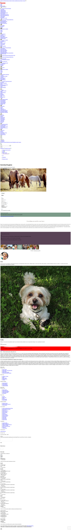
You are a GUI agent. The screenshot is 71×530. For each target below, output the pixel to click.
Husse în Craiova (5, 416)
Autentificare (2, 140)
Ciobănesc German (5, 376)
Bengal (3, 398)
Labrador (3, 379)
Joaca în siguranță (5, 384)
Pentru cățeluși (4, 369)
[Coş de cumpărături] (0, 143)
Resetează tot (4, 207)
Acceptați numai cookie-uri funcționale (10, 526)
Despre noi (2, 0)
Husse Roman (4, 418)
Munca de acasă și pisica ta (6, 404)
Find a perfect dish (3, 216)
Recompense (4, 393)
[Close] (1, 455)
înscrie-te (3, 141)
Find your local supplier (9, 216)
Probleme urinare (5, 403)
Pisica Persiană (4, 399)
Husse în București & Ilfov (6, 409)
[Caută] (1, 135)
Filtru (3, 193)
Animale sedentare (5, 385)
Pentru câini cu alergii (5, 372)
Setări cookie (2, 526)
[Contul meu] (1, 137)
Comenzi (19, 142)
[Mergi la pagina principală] (3, 3)
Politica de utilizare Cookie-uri (7, 424)
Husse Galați (4, 417)
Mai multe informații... (30, 525)
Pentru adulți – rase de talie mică (7, 370)
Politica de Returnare (5, 423)
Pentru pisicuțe (4, 389)
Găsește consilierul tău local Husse (17, 0)
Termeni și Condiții (5, 425)
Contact (24, 0)
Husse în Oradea (4, 412)
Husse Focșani (4, 419)
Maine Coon (4, 397)
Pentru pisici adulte (5, 390)
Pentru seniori (4, 371)
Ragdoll (3, 396)
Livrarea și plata (4, 422)
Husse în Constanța (5, 410)
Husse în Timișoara (5, 415)
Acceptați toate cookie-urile (27, 526)
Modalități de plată (15, 142)
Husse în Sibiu (4, 411)
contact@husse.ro (3, 431)
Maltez (3, 377)
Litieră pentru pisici (5, 392)
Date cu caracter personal (6, 426)
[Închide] (10, 145)
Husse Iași (3, 413)
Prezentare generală (3, 142)
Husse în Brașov (4, 414)
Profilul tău (8, 142)
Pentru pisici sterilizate (5, 391)
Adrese (11, 142)
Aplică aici (2, 350)
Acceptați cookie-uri (20, 526)
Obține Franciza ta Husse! (8, 0)
